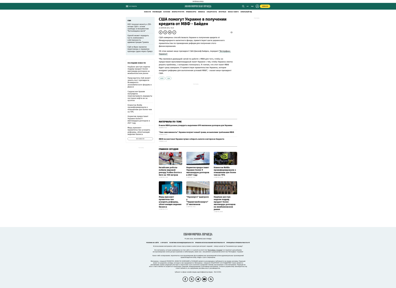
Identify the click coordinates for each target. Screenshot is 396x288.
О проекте (164, 242)
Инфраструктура (178, 12)
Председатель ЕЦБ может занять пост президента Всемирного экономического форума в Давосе (140, 82)
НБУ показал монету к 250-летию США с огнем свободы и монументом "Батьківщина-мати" (139, 27)
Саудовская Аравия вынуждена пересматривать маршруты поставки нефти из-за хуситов (140, 96)
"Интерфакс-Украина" (214, 250)
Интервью (222, 12)
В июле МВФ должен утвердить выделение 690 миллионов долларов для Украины (195, 125)
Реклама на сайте (152, 242)
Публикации (157, 12)
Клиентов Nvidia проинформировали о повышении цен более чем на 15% (225, 171)
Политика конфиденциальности (181, 242)
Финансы (201, 12)
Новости (147, 12)
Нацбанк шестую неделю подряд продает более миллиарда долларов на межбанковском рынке (224, 203)
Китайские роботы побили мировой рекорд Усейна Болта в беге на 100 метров (170, 171)
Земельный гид (246, 12)
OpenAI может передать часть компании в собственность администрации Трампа (138, 38)
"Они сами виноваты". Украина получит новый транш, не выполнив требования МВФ (196, 132)
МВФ (161, 78)
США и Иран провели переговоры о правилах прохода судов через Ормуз (139, 49)
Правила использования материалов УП (210, 242)
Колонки (166, 12)
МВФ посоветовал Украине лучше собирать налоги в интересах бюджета (191, 139)
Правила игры (191, 12)
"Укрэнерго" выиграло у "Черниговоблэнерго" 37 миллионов (197, 201)
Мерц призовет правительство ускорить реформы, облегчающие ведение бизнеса (170, 202)
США (168, 78)
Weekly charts (233, 12)
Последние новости (137, 63)
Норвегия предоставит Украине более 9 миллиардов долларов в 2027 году (197, 171)
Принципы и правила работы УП (238, 242)
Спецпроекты (212, 12)
